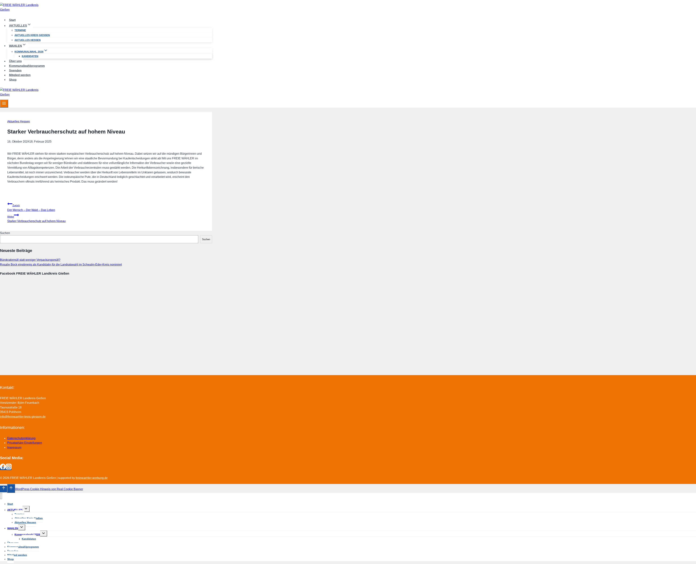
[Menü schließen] (1, 496)
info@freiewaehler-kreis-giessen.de (23, 416)
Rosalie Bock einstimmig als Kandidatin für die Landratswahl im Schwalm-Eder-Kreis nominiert (61, 264)
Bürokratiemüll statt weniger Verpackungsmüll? (30, 259)
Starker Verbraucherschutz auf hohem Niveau (36, 219)
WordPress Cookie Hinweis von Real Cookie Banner (49, 489)
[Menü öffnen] (4, 104)
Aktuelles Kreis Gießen (32, 35)
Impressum (14, 447)
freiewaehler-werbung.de (92, 477)
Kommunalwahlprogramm (27, 65)
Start (12, 19)
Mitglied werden (20, 75)
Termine (20, 30)
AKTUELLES (14, 509)
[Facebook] (3, 468)
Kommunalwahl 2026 (27, 534)
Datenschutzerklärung (21, 438)
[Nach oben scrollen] (3, 489)
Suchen (5, 233)
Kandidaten (30, 56)
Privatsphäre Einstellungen (24, 442)
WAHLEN (12, 528)
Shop (12, 79)
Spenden (15, 70)
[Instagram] (9, 468)
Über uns (15, 61)
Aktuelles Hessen (27, 40)
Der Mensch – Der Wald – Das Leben (31, 208)
